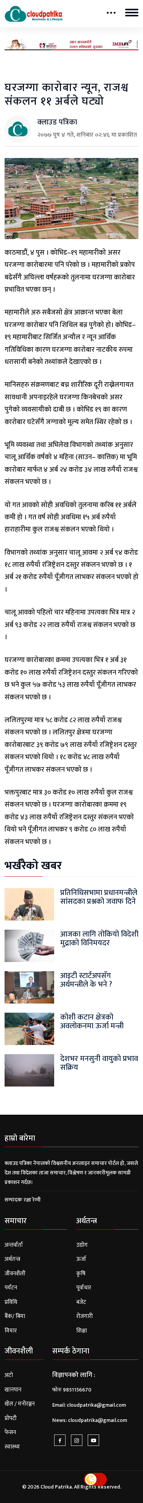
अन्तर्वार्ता (14, 1245)
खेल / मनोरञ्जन (20, 1404)
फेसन (10, 1432)
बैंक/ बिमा (15, 1316)
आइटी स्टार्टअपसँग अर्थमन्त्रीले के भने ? (86, 980)
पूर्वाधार (83, 1287)
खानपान (13, 1390)
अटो (9, 1375)
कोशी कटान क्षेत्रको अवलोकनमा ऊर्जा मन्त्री (92, 1021)
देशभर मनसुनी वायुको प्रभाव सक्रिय (99, 1063)
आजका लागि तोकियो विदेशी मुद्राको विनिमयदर (99, 938)
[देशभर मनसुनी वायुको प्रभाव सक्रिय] (29, 1070)
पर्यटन (11, 1287)
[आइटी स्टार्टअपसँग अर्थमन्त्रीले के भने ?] (29, 987)
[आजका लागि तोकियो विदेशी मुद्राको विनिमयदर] (29, 945)
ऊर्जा (81, 1259)
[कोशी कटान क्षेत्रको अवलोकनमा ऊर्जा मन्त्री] (29, 1028)
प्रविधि (11, 1302)
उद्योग (82, 1245)
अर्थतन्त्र (12, 1259)
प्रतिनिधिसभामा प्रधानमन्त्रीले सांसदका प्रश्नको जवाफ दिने (98, 897)
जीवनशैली (15, 1273)
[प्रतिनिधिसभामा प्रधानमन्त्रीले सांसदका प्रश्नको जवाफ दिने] (29, 904)
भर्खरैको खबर (33, 865)
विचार (11, 1330)
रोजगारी (84, 1316)
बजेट (81, 1302)
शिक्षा (81, 1330)
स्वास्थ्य (12, 1447)
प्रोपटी (11, 1418)
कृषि (80, 1273)
